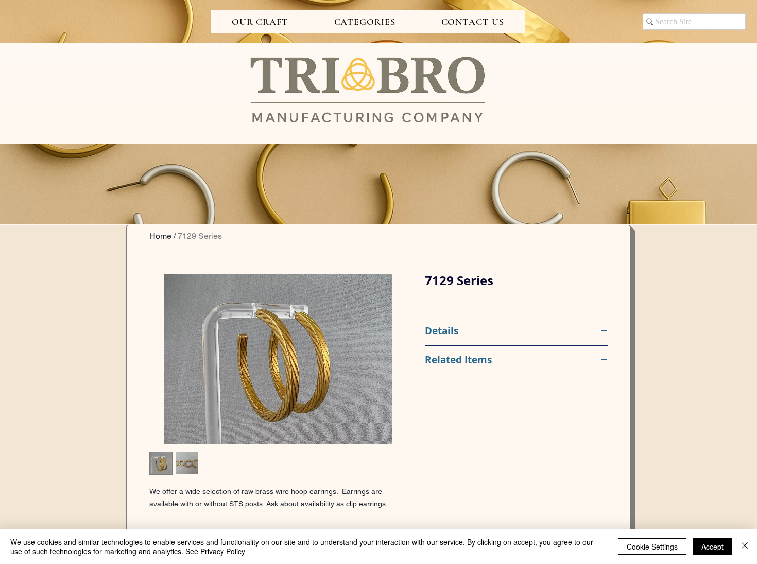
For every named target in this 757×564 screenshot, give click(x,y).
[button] (260, 21)
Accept (712, 546)
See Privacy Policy (215, 551)
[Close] (744, 546)
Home (160, 236)
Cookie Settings (652, 546)
